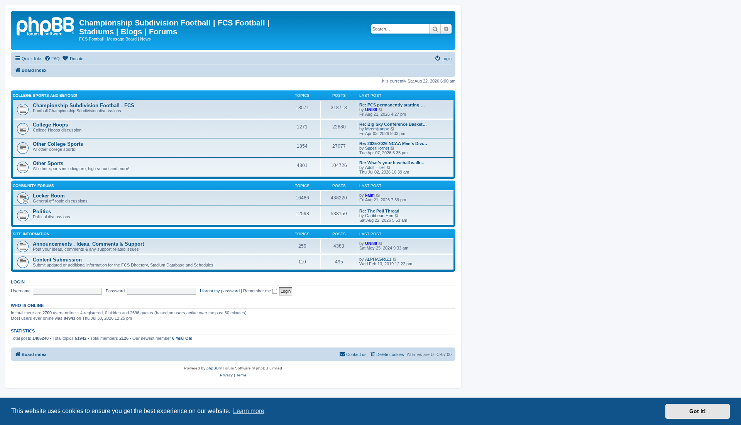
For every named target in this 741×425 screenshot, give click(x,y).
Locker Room (49, 196)
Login (18, 282)
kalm (370, 195)
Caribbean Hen (379, 215)
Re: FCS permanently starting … (392, 105)
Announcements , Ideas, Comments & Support (88, 244)
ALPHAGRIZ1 (378, 259)
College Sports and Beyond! (45, 95)
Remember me (257, 290)
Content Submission (57, 260)
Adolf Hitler (375, 167)
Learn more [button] (248, 411)
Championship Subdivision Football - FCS (83, 105)
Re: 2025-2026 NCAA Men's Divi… (393, 143)
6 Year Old (182, 338)
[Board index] (46, 25)
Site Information (31, 234)
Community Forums (33, 186)
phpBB (212, 368)
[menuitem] (52, 58)
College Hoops (50, 125)
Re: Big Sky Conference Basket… (393, 124)
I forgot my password (220, 290)
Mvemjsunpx (377, 128)
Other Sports (48, 163)
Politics (42, 211)
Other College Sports (58, 144)
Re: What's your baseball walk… (392, 162)
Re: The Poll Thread (379, 211)
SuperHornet (377, 148)
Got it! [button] (697, 411)
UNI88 (371, 109)
